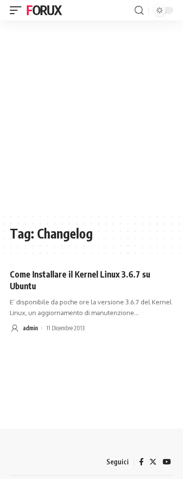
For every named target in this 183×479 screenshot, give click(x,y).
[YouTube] (166, 462)
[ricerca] (139, 10)
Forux (43, 10)
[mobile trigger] (18, 10)
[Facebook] (141, 462)
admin (30, 328)
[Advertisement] (91, 116)
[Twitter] (153, 462)
